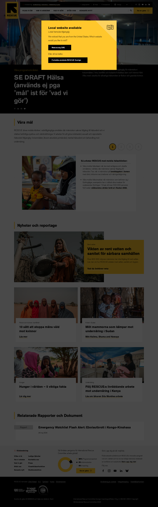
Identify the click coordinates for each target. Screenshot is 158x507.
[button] (59, 47)
